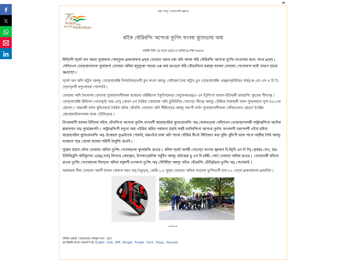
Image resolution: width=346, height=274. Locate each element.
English (100, 242)
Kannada (172, 242)
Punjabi (140, 242)
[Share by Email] (6, 42)
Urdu (110, 242)
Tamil (150, 242)
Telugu (160, 242)
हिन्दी (118, 242)
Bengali (128, 242)
